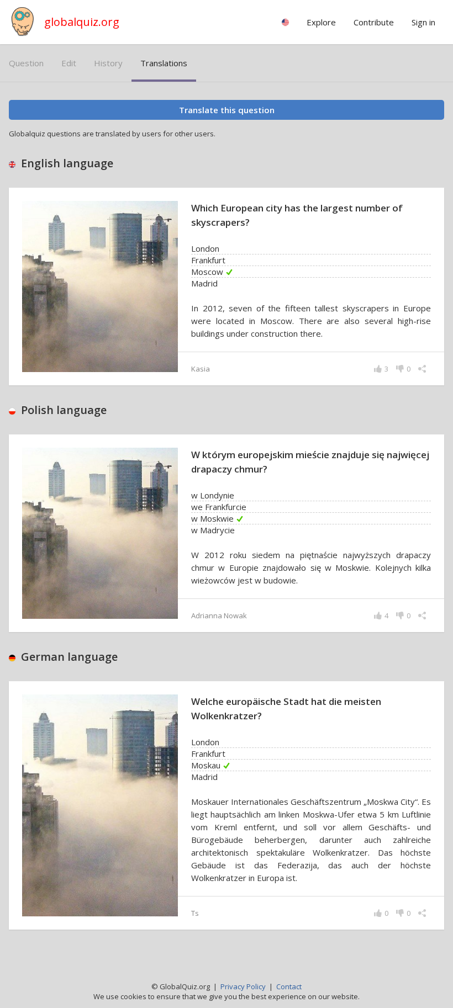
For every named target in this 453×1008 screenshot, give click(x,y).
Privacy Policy (243, 986)
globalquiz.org (81, 21)
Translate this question (227, 109)
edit (68, 62)
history (108, 62)
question (26, 62)
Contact (289, 986)
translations (163, 62)
